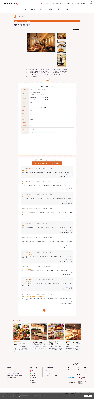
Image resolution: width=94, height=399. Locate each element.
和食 (37, 341)
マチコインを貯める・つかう (57, 3)
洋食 (20, 341)
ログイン (91, 3)
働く (59, 9)
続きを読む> (69, 174)
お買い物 (51, 9)
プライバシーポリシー (51, 375)
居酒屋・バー (56, 341)
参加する (68, 9)
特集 (24, 9)
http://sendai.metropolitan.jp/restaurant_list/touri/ (43, 132)
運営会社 (48, 371)
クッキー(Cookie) (24, 395)
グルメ (42, 9)
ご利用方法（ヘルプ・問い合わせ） (73, 3)
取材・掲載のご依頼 (11, 377)
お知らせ (84, 3)
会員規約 (48, 373)
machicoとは (45, 3)
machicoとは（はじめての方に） (15, 371)
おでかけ (33, 9)
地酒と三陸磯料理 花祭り (38, 343)
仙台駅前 (16, 341)
